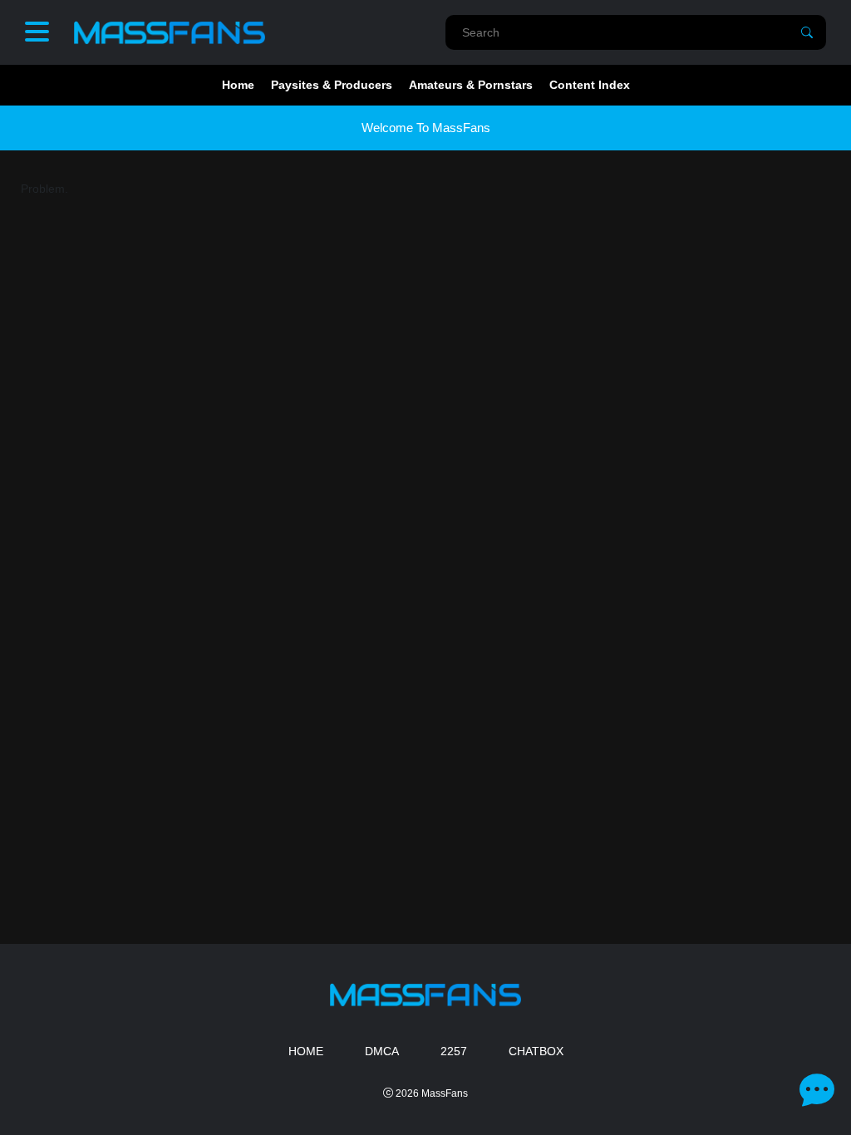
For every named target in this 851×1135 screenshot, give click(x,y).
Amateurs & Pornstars (471, 84)
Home (238, 84)
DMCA (382, 1051)
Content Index (589, 84)
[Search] (807, 32)
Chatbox (536, 1051)
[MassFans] (169, 32)
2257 (453, 1051)
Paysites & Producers (331, 84)
